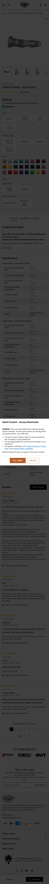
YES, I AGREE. (18, 460)
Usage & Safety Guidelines (23, 449)
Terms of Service (33, 446)
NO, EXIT (33, 460)
